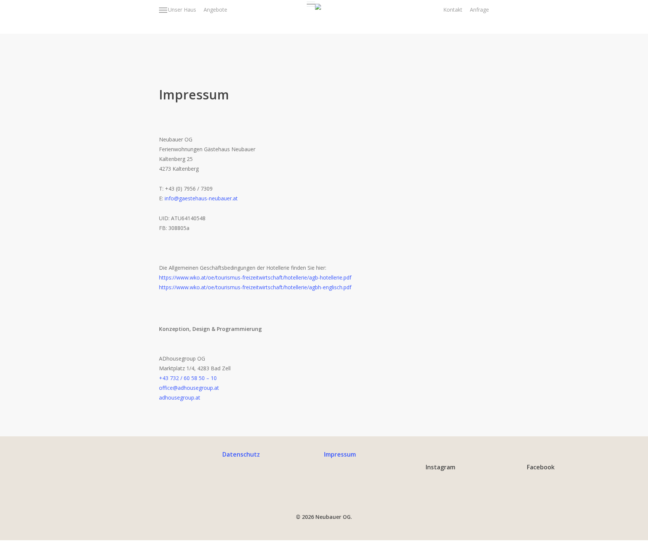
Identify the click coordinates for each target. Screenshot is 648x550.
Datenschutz (241, 454)
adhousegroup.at (179, 397)
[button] (163, 10)
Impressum (340, 454)
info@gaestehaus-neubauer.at (201, 198)
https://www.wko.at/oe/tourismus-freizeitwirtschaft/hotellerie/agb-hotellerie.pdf (255, 277)
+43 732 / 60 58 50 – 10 (188, 378)
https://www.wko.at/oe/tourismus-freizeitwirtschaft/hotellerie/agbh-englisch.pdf (255, 287)
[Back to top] (324, 545)
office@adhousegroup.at (189, 387)
